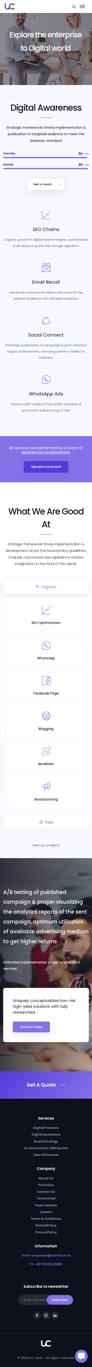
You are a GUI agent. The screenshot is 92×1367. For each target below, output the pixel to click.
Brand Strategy (46, 1141)
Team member (46, 1205)
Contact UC (46, 1192)
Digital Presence (46, 1128)
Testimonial (46, 1198)
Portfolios (46, 1185)
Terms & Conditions (46, 1219)
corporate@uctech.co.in (50, 1255)
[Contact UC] (46, 1084)
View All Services (46, 1155)
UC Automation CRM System (46, 1148)
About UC (46, 1178)
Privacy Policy (46, 1232)
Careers (46, 1212)
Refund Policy (46, 1225)
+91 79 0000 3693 (48, 1264)
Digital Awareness (46, 1134)
